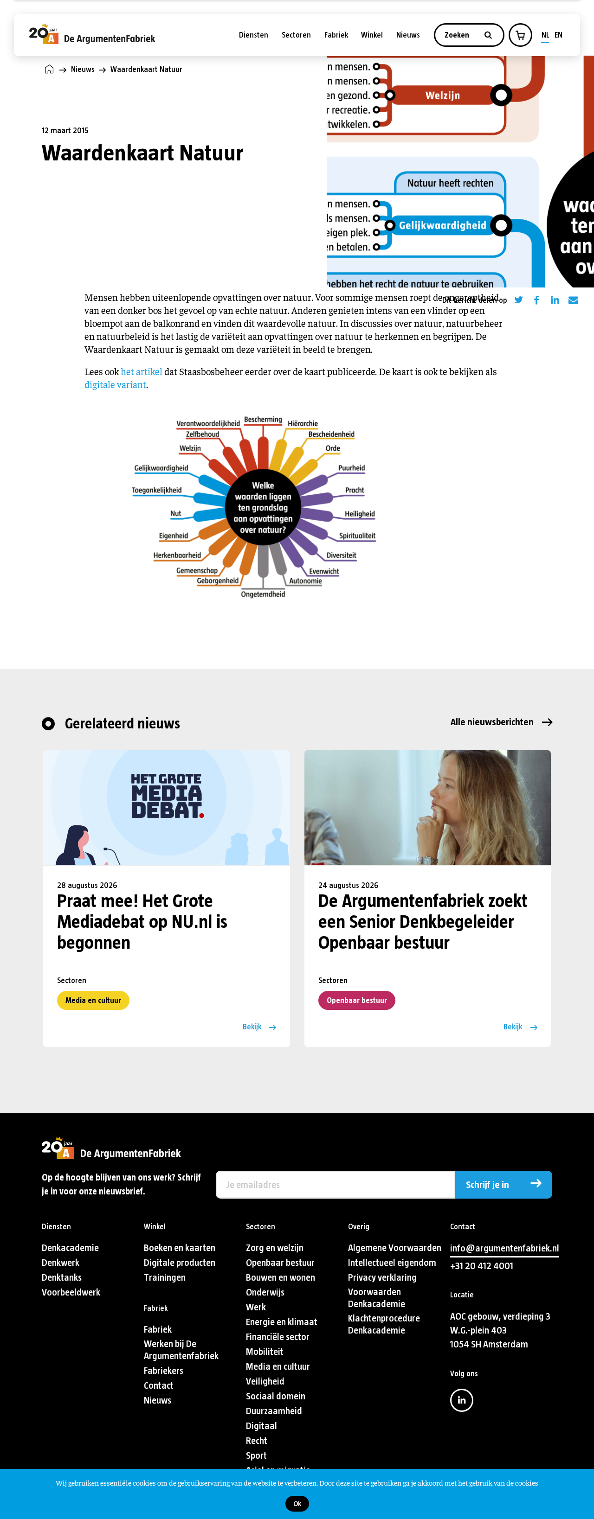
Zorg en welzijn (274, 1248)
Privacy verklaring (382, 1278)
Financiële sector (278, 1337)
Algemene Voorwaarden (394, 1248)
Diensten (253, 35)
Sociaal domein (275, 1396)
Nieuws (408, 35)
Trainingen (165, 1278)
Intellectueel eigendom (392, 1263)
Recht (256, 1441)
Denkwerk (60, 1263)
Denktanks (62, 1278)
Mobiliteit (265, 1352)
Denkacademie (70, 1248)
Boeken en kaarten (179, 1248)
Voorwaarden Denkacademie (376, 1298)
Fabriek (336, 35)
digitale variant (115, 384)
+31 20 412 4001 (481, 1266)
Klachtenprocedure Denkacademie (384, 1324)
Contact (159, 1386)
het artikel (141, 371)
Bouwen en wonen (280, 1278)
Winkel (372, 35)
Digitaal (261, 1426)
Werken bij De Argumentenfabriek (181, 1350)
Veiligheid (265, 1381)
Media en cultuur (93, 1000)
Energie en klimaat (281, 1322)
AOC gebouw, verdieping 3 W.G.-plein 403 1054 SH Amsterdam (500, 1330)
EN (558, 35)
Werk (256, 1307)
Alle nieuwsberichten (492, 722)
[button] (520, 35)
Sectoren (296, 35)
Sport (256, 1456)
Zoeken (458, 35)
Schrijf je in (487, 1185)
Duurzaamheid (274, 1411)
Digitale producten (179, 1263)
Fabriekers (163, 1371)
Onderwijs (265, 1292)
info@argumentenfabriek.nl (504, 1248)
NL (545, 35)
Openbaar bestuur (357, 1000)
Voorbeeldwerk (71, 1292)
